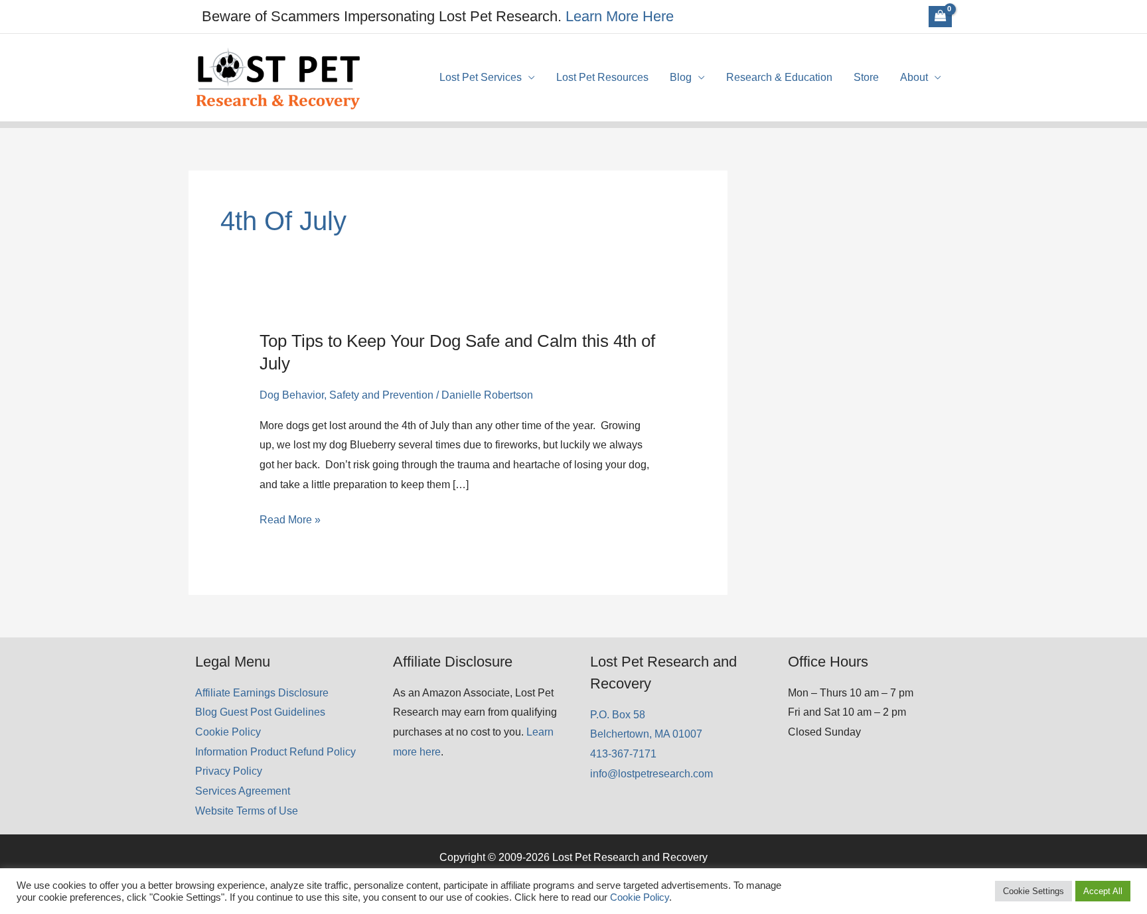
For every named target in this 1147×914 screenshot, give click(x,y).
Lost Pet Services (480, 77)
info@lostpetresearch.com (651, 773)
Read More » (290, 521)
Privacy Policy (228, 771)
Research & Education (779, 77)
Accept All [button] (1102, 891)
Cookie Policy (228, 732)
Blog (681, 77)
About (914, 77)
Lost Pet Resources (602, 77)
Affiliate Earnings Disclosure (262, 692)
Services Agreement (242, 791)
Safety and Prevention (381, 395)
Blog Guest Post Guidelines (260, 712)
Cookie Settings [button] (1033, 891)
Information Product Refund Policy (275, 751)
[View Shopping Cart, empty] (940, 16)
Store (866, 77)
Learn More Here (620, 16)
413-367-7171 (623, 753)
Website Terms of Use (246, 810)
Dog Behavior (292, 395)
